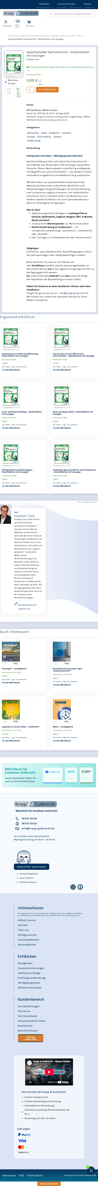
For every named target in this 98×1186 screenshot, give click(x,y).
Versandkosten (21, 367)
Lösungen (31, 137)
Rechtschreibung (44, 137)
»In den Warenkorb (11, 370)
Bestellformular (28, 1030)
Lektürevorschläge (29, 973)
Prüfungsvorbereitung (31, 977)
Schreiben (57, 137)
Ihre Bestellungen (29, 1006)
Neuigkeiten (44, 4)
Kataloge (87, 4)
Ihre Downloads (27, 1016)
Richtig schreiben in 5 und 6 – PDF (66, 36)
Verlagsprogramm (29, 982)
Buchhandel (25, 1025)
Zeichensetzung (33, 141)
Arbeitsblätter (33, 133)
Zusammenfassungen (66, 4)
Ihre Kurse (24, 1011)
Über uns (23, 930)
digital (44, 133)
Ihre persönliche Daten (32, 1021)
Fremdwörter (54, 133)
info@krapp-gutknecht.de (74, 293)
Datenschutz (35, 1175)
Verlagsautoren (27, 934)
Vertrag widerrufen (31, 1038)
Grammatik (66, 133)
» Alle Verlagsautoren (87, 502)
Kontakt (23, 925)
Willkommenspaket (29, 987)
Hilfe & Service (27, 920)
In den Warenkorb (47, 89)
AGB (69, 913)
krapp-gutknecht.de (57, 120)
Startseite (13, 36)
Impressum (9, 1175)
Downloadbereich (28, 939)
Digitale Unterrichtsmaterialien (35, 36)
